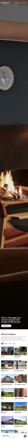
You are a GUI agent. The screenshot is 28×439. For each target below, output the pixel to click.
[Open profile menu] (22, 3)
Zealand (5, 343)
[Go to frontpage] (5, 3)
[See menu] (25, 3)
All (2, 343)
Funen (10, 343)
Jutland (14, 343)
